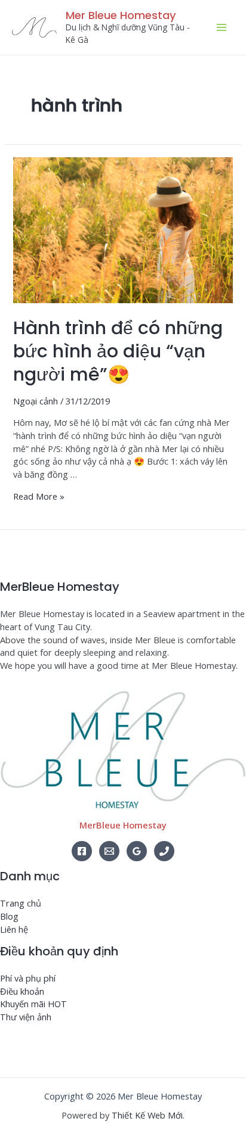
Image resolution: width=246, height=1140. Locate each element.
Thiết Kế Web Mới (147, 1115)
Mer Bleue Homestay (121, 15)
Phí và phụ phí (28, 978)
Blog (9, 916)
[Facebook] (82, 851)
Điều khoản (22, 991)
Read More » (38, 496)
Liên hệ (14, 929)
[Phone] (164, 851)
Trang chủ (20, 903)
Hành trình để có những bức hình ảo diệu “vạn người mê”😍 (118, 351)
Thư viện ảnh (25, 1017)
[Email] (109, 851)
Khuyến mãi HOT (33, 1004)
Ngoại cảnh (35, 401)
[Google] (137, 851)
